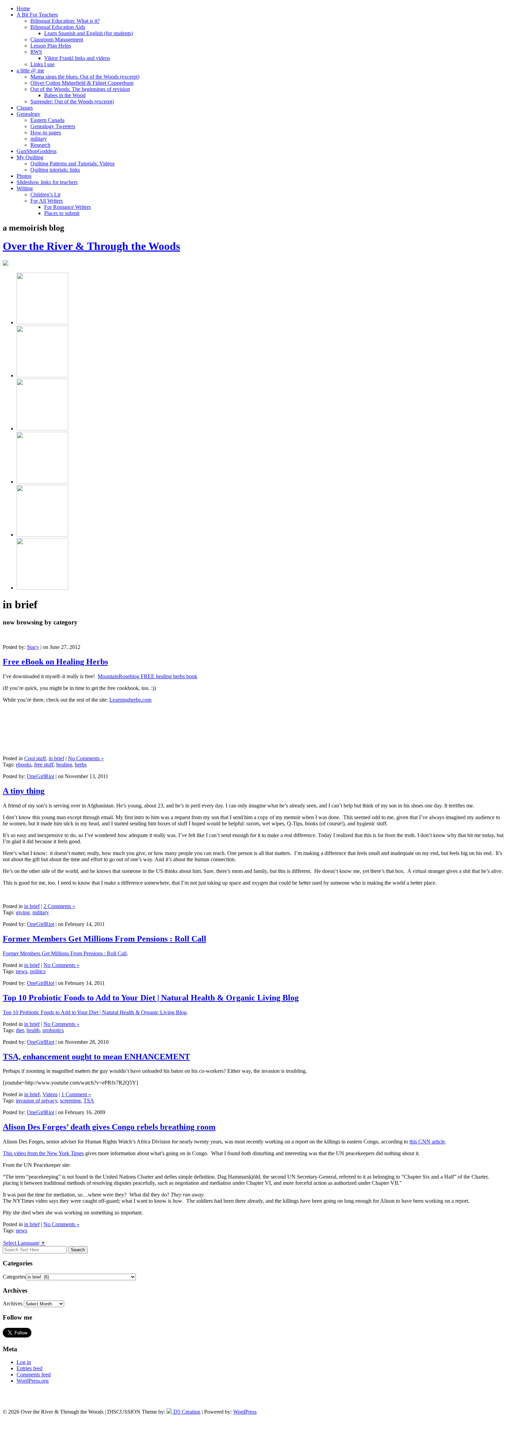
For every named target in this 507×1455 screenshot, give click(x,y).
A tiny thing (23, 790)
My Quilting (30, 157)
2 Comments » (59, 906)
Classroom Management (56, 39)
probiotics (53, 1030)
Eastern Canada (47, 120)
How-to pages (45, 132)
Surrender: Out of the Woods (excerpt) (72, 101)
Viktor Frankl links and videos (77, 58)
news (21, 971)
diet (20, 1030)
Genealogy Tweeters (52, 126)
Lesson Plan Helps (50, 46)
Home (23, 8)
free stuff (43, 764)
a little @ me (30, 70)
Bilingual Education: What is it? (65, 21)
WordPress (245, 1412)
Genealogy (28, 114)
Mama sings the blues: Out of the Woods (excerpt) (84, 77)
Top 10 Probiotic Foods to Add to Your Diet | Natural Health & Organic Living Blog (151, 997)
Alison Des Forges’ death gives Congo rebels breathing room (109, 1126)
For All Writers (46, 201)
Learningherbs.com (130, 700)
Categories (14, 1277)
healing (64, 764)
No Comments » (86, 758)
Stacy (33, 647)
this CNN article (427, 1141)
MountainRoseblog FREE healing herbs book (147, 676)
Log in (24, 1362)
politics (38, 971)
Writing (25, 188)
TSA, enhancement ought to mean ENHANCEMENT (96, 1056)
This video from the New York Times (43, 1153)
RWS (36, 52)
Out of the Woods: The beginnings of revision (80, 89)
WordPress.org (33, 1381)
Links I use (42, 64)
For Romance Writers (67, 207)
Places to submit (61, 213)
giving (23, 912)
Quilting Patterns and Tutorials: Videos (72, 163)
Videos (50, 1094)
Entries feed (29, 1368)
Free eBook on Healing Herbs (55, 661)
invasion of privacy (36, 1100)
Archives (12, 1303)
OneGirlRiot (40, 776)
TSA (88, 1100)
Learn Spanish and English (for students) (88, 33)
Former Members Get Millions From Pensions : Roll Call (104, 938)
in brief (56, 758)
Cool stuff (35, 758)
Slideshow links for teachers (47, 182)
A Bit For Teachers (37, 15)
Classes (25, 108)
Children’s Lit (45, 194)
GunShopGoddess (37, 151)
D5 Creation (186, 1412)
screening (70, 1100)
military (38, 139)
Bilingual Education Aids (57, 27)
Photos (24, 176)
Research (40, 145)
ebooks (23, 764)
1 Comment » (76, 1094)
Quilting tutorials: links (55, 170)
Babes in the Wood (65, 95)
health (33, 1030)
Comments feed (34, 1374)
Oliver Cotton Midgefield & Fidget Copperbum (81, 83)
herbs (81, 764)
